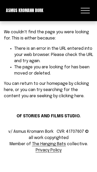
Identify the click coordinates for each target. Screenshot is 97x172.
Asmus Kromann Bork (24, 10)
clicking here (71, 96)
